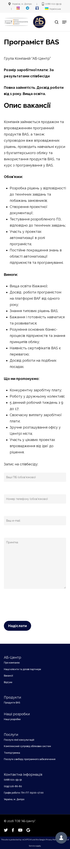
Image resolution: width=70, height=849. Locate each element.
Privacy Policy (52, 840)
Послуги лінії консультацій (19, 740)
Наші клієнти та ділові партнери (22, 669)
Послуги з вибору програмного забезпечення (29, 759)
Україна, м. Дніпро (14, 799)
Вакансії (8, 675)
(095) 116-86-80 (13, 786)
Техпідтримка (12, 753)
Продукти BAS (12, 702)
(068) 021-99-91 (13, 779)
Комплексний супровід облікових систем (27, 746)
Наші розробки (12, 719)
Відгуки (8, 682)
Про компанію (12, 662)
